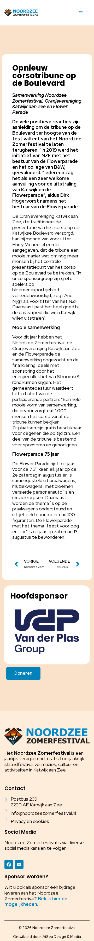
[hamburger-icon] (80, 12)
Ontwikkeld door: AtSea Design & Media (47, 936)
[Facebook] (8, 864)
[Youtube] (19, 864)
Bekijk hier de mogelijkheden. (35, 901)
